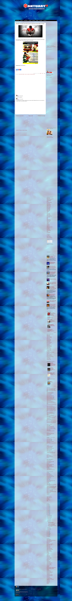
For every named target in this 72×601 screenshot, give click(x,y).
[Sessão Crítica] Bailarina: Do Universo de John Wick (53, 279)
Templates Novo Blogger (50, 574)
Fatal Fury (48, 222)
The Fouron (48, 576)
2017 (48, 513)
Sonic (47, 231)
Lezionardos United (49, 558)
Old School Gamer (49, 349)
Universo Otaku (48, 358)
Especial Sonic (48, 394)
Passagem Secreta (49, 350)
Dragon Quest (48, 221)
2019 (48, 511)
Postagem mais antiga (41, 115)
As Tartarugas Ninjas (49, 202)
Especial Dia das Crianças (50, 448)
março (49, 528)
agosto (49, 518)
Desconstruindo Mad (49, 342)
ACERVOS (45, 20)
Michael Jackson (49, 200)
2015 (48, 530)
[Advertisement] (30, 123)
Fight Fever (48, 224)
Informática (48, 481)
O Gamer (49, 378)
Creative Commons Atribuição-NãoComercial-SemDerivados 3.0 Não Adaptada (22, 592)
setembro (49, 517)
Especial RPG (48, 462)
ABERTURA (17, 20)
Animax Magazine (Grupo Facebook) (51, 540)
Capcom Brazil (48, 547)
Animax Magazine (49, 539)
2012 (48, 533)
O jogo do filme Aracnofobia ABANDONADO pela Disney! (52, 369)
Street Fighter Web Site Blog (50, 356)
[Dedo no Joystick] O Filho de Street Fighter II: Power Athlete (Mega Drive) (53, 301)
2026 (48, 504)
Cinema (48, 425)
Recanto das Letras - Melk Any (50, 568)
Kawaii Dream (48, 555)
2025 (48, 505)
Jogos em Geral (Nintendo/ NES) (51, 409)
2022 (48, 508)
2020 (48, 510)
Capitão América (49, 205)
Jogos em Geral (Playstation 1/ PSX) (51, 410)
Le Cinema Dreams (49, 557)
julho (48, 519)
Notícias (48, 483)
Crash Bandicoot (49, 220)
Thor (47, 212)
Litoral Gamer (49, 312)
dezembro (49, 515)
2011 (48, 534)
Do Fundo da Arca (49, 447)
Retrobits (48, 569)
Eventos (26, 74)
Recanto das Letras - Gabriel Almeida (51, 567)
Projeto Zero (48, 419)
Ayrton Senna (48, 213)
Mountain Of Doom (49, 348)
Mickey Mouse (48, 214)
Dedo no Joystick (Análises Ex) (50, 388)
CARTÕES (40, 20)
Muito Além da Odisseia (49, 464)
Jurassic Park (48, 203)
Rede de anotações (49, 456)
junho (49, 520)
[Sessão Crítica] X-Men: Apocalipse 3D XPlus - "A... (51, 522)
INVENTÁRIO (25, 20)
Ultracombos (48, 581)
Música (48, 435)
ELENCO (21, 20)
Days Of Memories (49, 550)
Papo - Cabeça (48, 465)
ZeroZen (48, 583)
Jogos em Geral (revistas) (50, 415)
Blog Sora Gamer (49, 340)
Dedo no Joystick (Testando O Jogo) (51, 390)
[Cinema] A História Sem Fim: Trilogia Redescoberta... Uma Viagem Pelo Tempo (53, 257)
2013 (48, 532)
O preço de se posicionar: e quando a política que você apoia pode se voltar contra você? (52, 364)
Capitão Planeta (49, 219)
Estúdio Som (48, 434)
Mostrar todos (55, 332)
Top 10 (48, 493)
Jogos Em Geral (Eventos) (50, 398)
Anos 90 (48, 473)
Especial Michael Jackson (50, 433)
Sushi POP (49, 317)
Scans (47, 457)
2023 (48, 507)
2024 (48, 506)
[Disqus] (30, 84)
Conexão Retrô (48, 341)
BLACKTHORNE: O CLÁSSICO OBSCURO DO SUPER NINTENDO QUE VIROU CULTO (52, 314)
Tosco (47, 494)
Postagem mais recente (20, 115)
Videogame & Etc (49, 359)
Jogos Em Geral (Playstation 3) (50, 399)
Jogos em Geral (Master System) (51, 407)
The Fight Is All (48, 357)
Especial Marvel (49, 440)
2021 (48, 509)
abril (48, 527)
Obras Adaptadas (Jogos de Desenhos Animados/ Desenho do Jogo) (51, 487)
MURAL (37, 20)
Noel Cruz (48, 560)
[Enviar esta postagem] (44, 73)
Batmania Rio (48, 338)
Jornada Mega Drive (49, 346)
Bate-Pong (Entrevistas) (50, 476)
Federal (48, 223)
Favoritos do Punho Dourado (50, 452)
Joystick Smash (48, 347)
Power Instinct (48, 229)
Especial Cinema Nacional (50, 426)
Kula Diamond (48, 556)
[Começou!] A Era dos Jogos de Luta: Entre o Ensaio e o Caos (52, 263)
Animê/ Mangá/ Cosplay (50, 461)
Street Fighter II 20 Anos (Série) (50, 422)
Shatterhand (48, 492)
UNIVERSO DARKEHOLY (51, 324)
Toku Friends (48, 580)
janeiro (49, 529)
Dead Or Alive (48, 210)
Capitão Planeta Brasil (49, 548)
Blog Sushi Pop (48, 546)
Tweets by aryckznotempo (50, 137)
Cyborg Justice (48, 209)
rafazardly (48, 566)
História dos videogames (50, 397)
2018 (48, 512)
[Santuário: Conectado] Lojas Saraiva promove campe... (51, 524)
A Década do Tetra (49, 446)
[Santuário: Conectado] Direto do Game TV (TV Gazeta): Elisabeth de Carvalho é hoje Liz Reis (53, 305)
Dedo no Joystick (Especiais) (50, 389)
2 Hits (42, 73)
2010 (48, 535)
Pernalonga (48, 228)
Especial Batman (49, 439)
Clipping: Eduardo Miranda (50, 549)
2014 (48, 531)
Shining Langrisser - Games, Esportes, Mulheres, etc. (51, 373)
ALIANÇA (30, 20)
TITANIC (48, 211)
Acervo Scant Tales (50, 329)
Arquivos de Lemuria (49, 337)
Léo (47, 482)
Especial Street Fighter (22, 74)
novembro (49, 516)
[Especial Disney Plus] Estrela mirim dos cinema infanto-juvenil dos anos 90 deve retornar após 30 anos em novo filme (53, 267)
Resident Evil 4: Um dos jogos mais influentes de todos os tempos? (52, 321)
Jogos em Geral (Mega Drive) (50, 408)
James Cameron (49, 204)
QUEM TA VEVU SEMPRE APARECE (52, 325)
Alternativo (48, 460)
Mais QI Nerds (48, 559)
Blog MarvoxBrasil (49, 339)
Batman (48, 201)
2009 (48, 536)
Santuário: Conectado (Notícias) (31, 74)
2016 (48, 514)
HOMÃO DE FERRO (50, 319)
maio (48, 521)
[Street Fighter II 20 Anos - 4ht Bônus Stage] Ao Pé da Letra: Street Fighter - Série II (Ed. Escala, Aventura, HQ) (53, 273)
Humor (47, 463)
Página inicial (31, 115)
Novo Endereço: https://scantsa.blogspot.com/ (51, 330)
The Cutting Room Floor (49, 575)
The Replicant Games (49, 578)
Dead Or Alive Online (49, 551)
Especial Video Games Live (50, 396)
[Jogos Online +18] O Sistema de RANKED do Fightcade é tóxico (53, 295)
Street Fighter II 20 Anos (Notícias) (51, 421)
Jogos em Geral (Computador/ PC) (51, 404)
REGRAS (33, 20)
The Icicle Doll (48, 577)
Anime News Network (49, 541)
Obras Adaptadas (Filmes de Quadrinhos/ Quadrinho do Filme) (51, 486)
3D (47, 472)
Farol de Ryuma (50, 381)
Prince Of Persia (49, 230)
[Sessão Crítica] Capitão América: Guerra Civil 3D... (52, 525)
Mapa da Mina (48, 455)
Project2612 (48, 565)
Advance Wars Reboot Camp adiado (52, 374)
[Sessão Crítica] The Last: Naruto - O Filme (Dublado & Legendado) (53, 283)
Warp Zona (48, 582)
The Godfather (48, 232)
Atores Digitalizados (49, 475)
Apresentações (48, 474)
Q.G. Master (48, 351)
